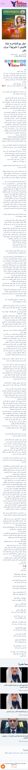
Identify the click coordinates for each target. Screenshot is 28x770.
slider (24, 56)
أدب (14, 56)
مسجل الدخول (16, 753)
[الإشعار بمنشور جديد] (3, 766)
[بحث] (1, 3)
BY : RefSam (14, 767)
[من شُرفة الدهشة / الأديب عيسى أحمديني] (14, 701)
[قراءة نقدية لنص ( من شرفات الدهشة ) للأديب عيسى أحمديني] (14, 675)
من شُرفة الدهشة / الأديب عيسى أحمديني (17, 711)
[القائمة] (3, 3)
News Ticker (19, 56)
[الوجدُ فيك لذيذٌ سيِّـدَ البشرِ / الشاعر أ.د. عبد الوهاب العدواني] (14, 725)
